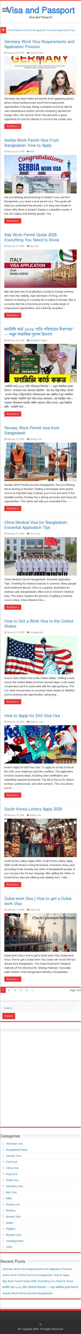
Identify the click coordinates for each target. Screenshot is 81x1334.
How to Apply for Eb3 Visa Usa (32, 715)
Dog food (11, 1174)
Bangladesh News (38, 340)
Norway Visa (35, 439)
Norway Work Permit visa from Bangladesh (27, 1293)
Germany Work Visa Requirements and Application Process (39, 44)
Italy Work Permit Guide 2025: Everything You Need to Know (31, 237)
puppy (9, 1222)
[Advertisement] (40, 1081)
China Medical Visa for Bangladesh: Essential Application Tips (36, 525)
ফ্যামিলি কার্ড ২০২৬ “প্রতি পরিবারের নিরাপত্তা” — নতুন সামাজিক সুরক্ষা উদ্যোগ (38, 332)
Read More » (13, 126)
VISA (31, 151)
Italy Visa (34, 246)
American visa (36, 721)
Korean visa (35, 815)
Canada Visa (13, 1155)
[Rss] (40, 1324)
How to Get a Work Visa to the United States (31, 30)
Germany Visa (36, 52)
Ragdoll (10, 1228)
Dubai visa (34, 909)
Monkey (11, 1210)
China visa (34, 533)
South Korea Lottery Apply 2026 (33, 809)
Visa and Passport (40, 10)
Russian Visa (13, 1235)
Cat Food (11, 1162)
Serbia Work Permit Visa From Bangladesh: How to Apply (31, 143)
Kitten (9, 1198)
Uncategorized (36, 632)
